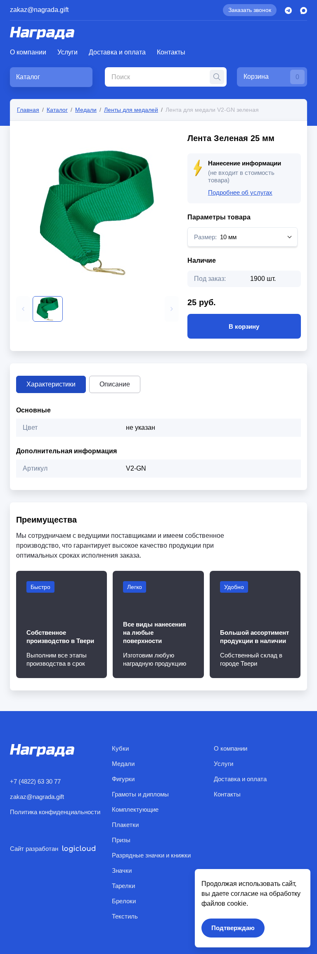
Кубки (120, 748)
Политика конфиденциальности (55, 811)
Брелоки (124, 901)
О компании (28, 52)
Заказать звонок (249, 10)
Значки (122, 870)
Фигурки (123, 778)
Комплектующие (135, 809)
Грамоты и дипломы (140, 794)
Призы (121, 839)
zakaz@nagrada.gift (39, 9)
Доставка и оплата (117, 52)
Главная (28, 109)
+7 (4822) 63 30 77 (35, 781)
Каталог (57, 109)
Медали (86, 109)
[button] (23, 309)
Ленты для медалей (131, 109)
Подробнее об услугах (240, 192)
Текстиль (125, 916)
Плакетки (125, 824)
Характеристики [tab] (51, 384)
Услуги (67, 52)
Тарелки (123, 885)
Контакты (171, 52)
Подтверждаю (233, 927)
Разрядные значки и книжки (151, 855)
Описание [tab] (114, 384)
